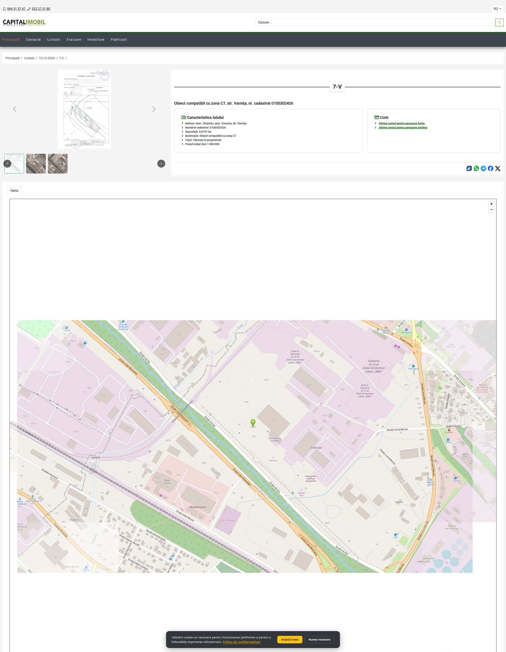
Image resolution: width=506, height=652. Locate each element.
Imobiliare (96, 39)
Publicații (119, 39)
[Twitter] (497, 168)
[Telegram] (483, 168)
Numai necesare (319, 639)
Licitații (53, 39)
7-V (61, 58)
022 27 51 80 (41, 9)
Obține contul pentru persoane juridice (402, 127)
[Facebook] (490, 168)
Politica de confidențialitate (242, 642)
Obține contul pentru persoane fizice (401, 123)
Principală (11, 39)
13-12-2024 (47, 58)
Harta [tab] (14, 190)
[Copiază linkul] (469, 168)
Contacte (33, 39)
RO (496, 9)
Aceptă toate (289, 639)
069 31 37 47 (16, 9)
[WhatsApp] (476, 168)
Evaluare (74, 39)
